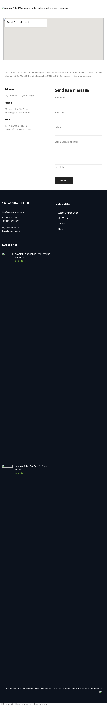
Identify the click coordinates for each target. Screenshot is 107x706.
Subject (58, 127)
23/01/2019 (20, 473)
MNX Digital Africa (73, 688)
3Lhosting (97, 688)
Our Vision (63, 218)
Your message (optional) (67, 142)
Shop (60, 229)
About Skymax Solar (68, 213)
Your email (60, 112)
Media (61, 223)
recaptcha (59, 167)
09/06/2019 (20, 261)
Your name (60, 97)
